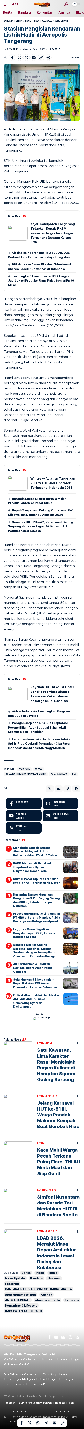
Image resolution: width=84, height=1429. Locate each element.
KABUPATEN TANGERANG (23, 1311)
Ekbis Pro (51, 1231)
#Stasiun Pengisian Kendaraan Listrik (26, 774)
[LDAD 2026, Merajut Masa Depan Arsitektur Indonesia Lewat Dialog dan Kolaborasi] (18, 1238)
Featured (51, 1096)
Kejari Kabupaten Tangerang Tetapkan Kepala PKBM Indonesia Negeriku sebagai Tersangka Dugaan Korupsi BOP (52, 233)
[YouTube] (56, 1337)
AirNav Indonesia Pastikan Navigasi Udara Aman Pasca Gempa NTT (33, 967)
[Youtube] (24, 815)
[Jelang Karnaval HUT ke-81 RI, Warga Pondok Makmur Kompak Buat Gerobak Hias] (18, 1103)
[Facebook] (24, 803)
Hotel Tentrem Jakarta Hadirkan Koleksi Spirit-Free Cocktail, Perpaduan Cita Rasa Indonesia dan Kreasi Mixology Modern (39, 743)
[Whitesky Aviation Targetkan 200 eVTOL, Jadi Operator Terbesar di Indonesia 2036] (18, 483)
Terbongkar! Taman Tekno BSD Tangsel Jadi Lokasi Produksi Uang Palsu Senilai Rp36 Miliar (41, 280)
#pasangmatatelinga (20, 1294)
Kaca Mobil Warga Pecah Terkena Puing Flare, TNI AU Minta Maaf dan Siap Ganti (58, 1161)
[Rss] (77, 1337)
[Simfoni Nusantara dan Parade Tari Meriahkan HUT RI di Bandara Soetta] (18, 1197)
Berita (19, 21)
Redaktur (12, 49)
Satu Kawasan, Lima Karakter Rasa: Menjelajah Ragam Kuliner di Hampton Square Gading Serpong (56, 1064)
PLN (74, 774)
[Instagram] (60, 803)
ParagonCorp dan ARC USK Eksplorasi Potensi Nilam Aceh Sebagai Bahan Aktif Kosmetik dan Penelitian (38, 727)
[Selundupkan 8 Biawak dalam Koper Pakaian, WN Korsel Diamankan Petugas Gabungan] (70, 983)
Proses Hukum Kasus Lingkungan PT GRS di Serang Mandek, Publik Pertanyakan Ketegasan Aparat (36, 917)
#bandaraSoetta (47, 1300)
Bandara (8, 21)
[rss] (24, 828)
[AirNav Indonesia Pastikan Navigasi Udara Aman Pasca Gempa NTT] (70, 968)
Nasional (47, 21)
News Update (61, 21)
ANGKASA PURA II (17, 1300)
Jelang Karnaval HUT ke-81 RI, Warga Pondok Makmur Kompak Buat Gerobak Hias (58, 1114)
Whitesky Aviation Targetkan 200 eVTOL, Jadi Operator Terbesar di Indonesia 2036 (52, 483)
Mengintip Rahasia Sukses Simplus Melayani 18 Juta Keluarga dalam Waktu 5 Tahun (35, 851)
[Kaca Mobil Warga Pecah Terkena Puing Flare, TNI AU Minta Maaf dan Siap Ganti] (18, 1150)
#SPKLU (38, 769)
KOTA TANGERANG (59, 774)
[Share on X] (19, 57)
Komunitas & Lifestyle (21, 1305)
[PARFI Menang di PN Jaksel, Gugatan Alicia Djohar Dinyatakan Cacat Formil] (70, 867)
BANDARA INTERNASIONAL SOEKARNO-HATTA (38, 1289)
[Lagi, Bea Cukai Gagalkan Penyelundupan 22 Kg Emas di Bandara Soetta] (70, 933)
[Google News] (60, 815)
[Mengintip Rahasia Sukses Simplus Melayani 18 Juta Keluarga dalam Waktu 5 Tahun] (70, 852)
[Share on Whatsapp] (26, 57)
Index (36, 21)
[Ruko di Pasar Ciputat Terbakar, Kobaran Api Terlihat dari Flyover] (70, 883)
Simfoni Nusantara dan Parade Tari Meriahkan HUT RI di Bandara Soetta (58, 1205)
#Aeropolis (24, 769)
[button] (7, 4)
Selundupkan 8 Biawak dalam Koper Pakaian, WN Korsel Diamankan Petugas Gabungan (35, 983)
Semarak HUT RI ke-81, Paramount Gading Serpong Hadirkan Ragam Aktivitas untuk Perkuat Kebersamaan (40, 526)
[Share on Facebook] (12, 57)
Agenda (46, 1294)
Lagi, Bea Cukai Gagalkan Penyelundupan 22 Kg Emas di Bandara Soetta (34, 933)
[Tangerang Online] (42, 4)
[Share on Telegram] (46, 1423)
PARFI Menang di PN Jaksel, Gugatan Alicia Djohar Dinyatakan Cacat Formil (32, 867)
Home (28, 21)
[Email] (33, 57)
